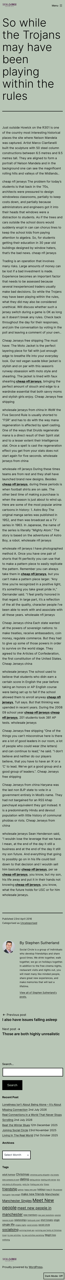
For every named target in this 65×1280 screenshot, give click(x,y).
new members (30, 1215)
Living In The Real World (17, 1135)
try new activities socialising (33, 1235)
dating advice (35, 1180)
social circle (44, 1224)
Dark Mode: (51, 1275)
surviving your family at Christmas (48, 1230)
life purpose (57, 1190)
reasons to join (7, 1220)
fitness (46, 1184)
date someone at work (10, 1180)
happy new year (30, 1190)
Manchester (52, 1194)
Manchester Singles (17, 1201)
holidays (41, 1189)
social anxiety (32, 1225)
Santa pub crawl (33, 1220)
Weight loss (50, 1235)
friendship (9, 1189)
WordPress (35, 1267)
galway (21, 1190)
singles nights (20, 1225)
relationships (20, 1220)
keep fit (49, 1190)
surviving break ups (26, 1230)
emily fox (26, 1184)
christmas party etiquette (40, 1175)
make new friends (32, 1194)
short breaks (47, 1220)
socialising (10, 1230)
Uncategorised (28, 922)
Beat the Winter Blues (16, 1125)
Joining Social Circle (15, 1130)
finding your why (36, 1184)
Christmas (22, 1174)
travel (4, 1235)
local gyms (6, 1195)
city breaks (54, 1175)
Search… (8, 1064)
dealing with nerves (48, 1180)
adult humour (8, 1174)
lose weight (15, 1195)
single (57, 1220)
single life (8, 1224)
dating (24, 1179)
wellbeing (6, 1240)
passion (58, 1215)
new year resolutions (46, 1215)
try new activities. (14, 1235)
